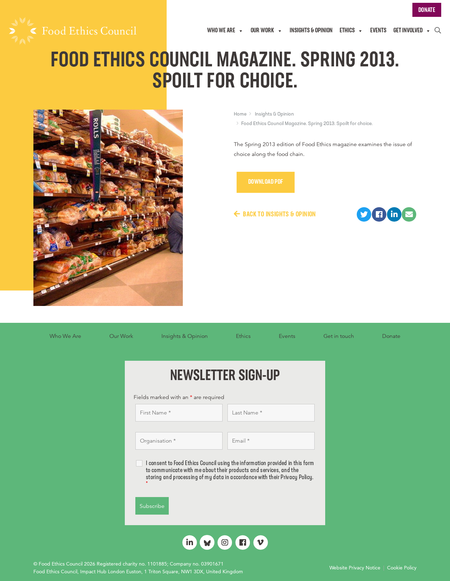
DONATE (426, 10)
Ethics (243, 336)
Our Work (121, 336)
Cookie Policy (402, 567)
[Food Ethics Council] (72, 31)
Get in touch (338, 336)
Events (287, 336)
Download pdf (265, 182)
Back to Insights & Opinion (279, 214)
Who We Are (65, 336)
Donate (391, 336)
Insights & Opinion (274, 114)
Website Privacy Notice (354, 567)
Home (240, 114)
